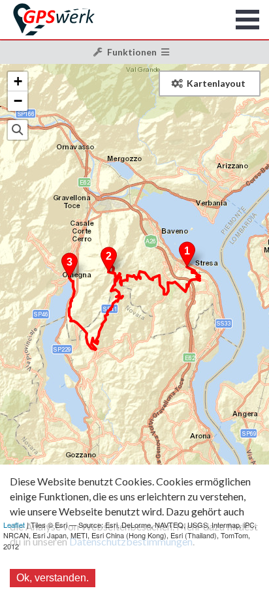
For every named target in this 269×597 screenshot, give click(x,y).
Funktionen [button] (132, 51)
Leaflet (14, 524)
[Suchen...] (17, 130)
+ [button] (18, 81)
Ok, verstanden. (52, 577)
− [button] (18, 101)
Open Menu (248, 19)
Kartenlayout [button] (216, 83)
